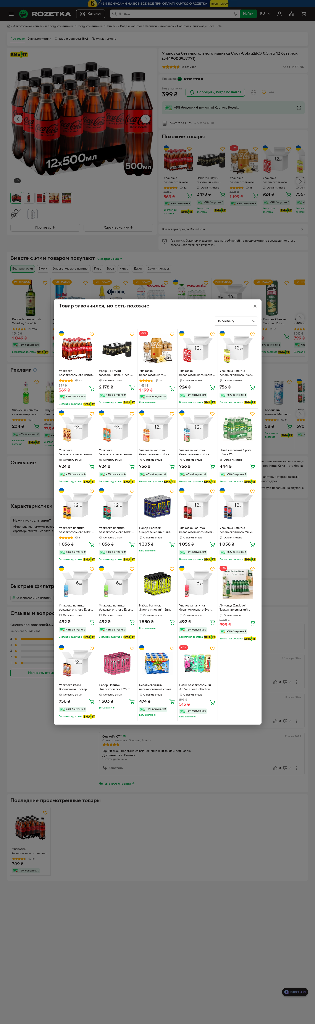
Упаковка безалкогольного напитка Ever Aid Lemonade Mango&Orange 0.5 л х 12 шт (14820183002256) (117, 453)
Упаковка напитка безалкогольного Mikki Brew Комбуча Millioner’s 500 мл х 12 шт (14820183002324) (196, 531)
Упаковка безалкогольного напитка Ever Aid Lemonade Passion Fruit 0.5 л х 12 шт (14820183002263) (77, 453)
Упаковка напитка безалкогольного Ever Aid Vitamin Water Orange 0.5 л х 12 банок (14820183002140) (156, 453)
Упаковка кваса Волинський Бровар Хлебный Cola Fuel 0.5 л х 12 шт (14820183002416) (77, 688)
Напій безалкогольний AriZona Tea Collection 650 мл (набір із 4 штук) (196, 688)
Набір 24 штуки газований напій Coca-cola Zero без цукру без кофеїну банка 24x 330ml (116, 373)
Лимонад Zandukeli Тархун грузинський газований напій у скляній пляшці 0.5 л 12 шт (236, 608)
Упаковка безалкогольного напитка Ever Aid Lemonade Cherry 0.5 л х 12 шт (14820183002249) (197, 373)
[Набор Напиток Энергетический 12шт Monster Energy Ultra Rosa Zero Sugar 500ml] (117, 663)
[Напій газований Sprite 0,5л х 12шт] (238, 428)
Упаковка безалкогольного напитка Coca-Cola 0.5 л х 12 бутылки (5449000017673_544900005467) (77, 373)
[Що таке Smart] (89, 404)
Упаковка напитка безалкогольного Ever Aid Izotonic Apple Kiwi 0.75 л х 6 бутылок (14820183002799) (115, 608)
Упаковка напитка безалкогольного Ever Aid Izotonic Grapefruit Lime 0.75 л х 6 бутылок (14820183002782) (196, 608)
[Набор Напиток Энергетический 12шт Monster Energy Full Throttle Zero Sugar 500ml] (157, 506)
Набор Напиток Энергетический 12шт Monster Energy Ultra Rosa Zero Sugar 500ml (115, 688)
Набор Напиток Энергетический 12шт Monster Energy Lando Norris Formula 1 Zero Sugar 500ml (155, 608)
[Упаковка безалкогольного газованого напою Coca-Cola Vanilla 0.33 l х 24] (157, 349)
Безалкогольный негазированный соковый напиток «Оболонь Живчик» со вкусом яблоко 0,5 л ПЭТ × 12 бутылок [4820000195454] (157, 688)
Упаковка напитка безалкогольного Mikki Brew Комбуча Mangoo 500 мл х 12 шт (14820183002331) (75, 531)
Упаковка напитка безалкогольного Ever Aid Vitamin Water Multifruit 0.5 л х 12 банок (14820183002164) (197, 453)
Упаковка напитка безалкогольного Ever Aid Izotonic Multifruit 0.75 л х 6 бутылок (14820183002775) (77, 608)
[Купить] (91, 388)
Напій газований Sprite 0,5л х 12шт (236, 452)
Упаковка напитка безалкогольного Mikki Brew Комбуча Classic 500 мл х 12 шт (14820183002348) (115, 531)
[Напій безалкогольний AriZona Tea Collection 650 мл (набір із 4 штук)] (197, 663)
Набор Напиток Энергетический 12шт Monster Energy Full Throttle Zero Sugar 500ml (154, 531)
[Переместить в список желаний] (91, 334)
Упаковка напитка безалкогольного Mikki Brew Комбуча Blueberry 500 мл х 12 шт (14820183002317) (237, 531)
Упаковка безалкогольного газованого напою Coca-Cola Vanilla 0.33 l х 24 (156, 373)
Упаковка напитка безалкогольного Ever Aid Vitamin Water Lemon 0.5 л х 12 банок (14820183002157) (237, 373)
